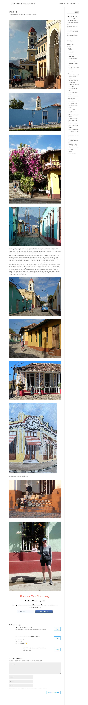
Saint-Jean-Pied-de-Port (72, 35)
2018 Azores (71, 56)
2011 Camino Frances (73, 129)
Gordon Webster (14, 14)
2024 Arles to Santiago (74, 99)
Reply (57, 629)
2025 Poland (71, 49)
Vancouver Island (73, 153)
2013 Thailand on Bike (74, 96)
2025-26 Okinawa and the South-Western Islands (74, 76)
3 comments (34, 14)
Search (76, 12)
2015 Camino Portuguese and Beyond (72, 111)
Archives (68, 39)
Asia (69, 73)
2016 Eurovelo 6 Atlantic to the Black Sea (73, 63)
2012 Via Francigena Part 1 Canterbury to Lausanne (73, 125)
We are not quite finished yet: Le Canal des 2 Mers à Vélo (73, 31)
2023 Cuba (28, 14)
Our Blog (66, 3)
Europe (69, 48)
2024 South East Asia (73, 80)
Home (61, 3)
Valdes (70, 151)
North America (71, 139)
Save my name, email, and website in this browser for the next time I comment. (28, 689)
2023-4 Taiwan (72, 82)
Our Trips (73, 3)
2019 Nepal (71, 86)
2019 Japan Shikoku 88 (74, 84)
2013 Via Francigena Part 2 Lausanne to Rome (73, 120)
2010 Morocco (72, 71)
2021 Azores (71, 52)
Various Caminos (71, 98)
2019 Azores (71, 54)
